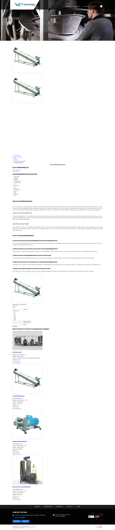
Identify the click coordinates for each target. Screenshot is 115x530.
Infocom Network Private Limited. (30, 527)
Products (16, 159)
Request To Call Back (17, 157)
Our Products (86, 6)
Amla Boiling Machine (18, 396)
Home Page (67, 6)
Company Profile (76, 6)
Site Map (78, 506)
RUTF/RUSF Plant (17, 352)
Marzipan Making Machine (20, 441)
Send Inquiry (17, 155)
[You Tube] (98, 517)
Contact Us (93, 6)
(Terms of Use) (32, 526)
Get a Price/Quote (17, 170)
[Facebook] (96, 517)
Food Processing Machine (19, 161)
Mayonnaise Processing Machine (22, 487)
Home (15, 158)
